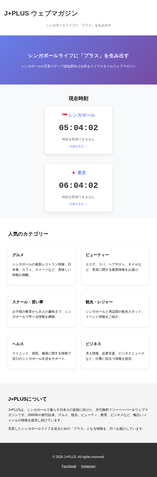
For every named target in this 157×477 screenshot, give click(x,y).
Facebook (69, 466)
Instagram (88, 466)
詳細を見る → (78, 146)
